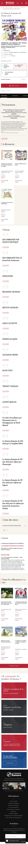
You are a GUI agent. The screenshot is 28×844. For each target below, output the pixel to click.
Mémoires (13, 811)
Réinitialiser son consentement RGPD (13, 815)
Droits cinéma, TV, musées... (13, 809)
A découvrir (15, 95)
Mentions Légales (13, 813)
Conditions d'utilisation (13, 805)
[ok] (23, 836)
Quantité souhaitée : (6, 79)
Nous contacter (13, 801)
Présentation (4, 95)
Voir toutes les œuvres (14, 665)
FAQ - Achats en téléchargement (13, 817)
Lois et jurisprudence (13, 807)
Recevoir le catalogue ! (13, 803)
